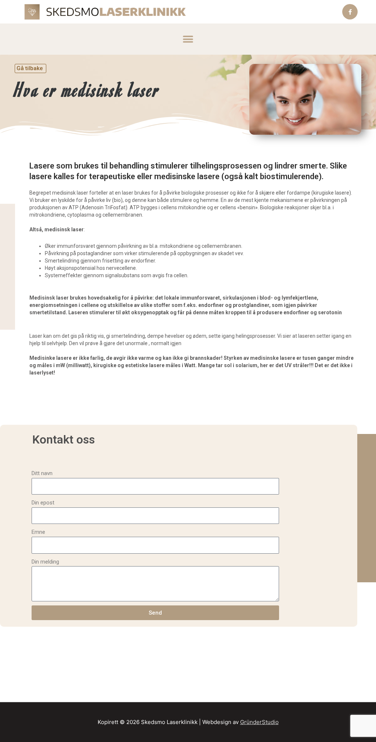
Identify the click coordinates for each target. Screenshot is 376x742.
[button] (188, 39)
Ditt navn (42, 473)
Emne (38, 532)
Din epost (43, 502)
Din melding (45, 561)
